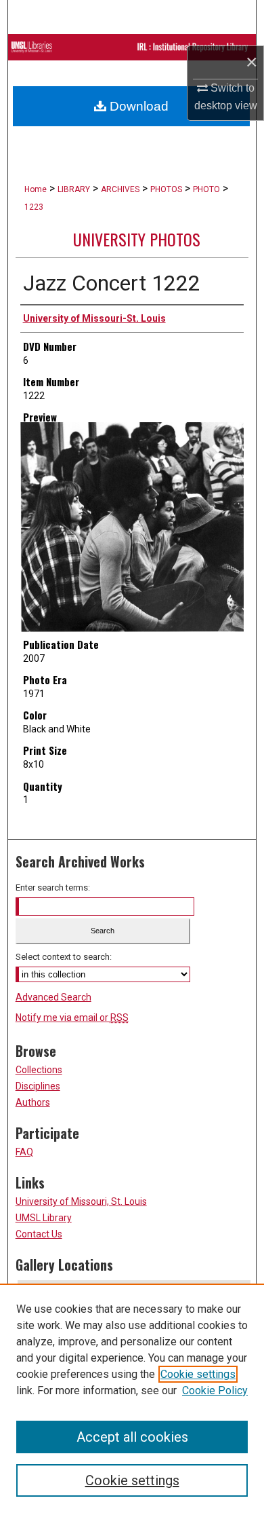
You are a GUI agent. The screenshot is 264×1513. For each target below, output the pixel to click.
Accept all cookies (132, 1437)
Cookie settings (198, 1374)
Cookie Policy (215, 1390)
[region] (132, 1398)
